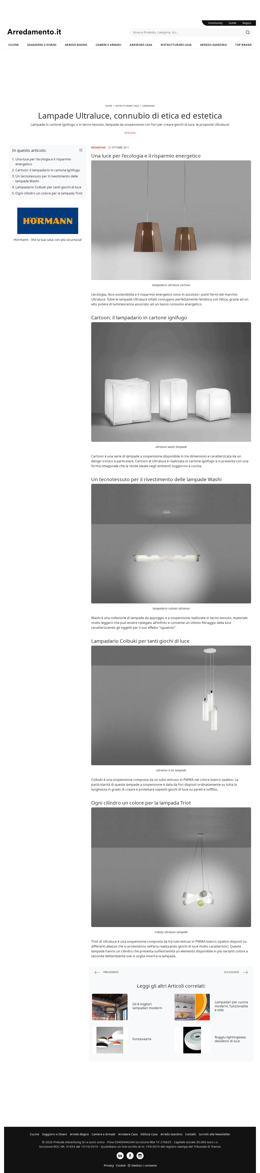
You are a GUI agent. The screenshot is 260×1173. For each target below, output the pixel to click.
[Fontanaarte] (110, 1040)
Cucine (13, 45)
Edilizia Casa (149, 1134)
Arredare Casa (141, 45)
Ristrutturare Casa (176, 45)
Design (130, 133)
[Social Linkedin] (120, 1155)
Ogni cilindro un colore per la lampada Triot (48, 193)
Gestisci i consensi (144, 1165)
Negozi (247, 23)
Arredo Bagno (76, 45)
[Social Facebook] (130, 1155)
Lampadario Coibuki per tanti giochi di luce (48, 187)
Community (215, 23)
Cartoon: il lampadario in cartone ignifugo (47, 170)
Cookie (121, 1165)
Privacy (109, 1165)
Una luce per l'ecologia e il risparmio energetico (43, 161)
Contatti (190, 1134)
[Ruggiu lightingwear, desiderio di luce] (192, 1040)
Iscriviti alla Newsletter (214, 1134)
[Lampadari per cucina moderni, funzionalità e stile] (192, 1007)
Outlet (232, 23)
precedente (111, 972)
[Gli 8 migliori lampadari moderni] (110, 1007)
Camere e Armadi (108, 45)
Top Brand (243, 45)
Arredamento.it (68, 31)
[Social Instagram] (140, 1155)
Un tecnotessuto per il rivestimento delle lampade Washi (46, 178)
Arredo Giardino (213, 45)
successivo (231, 972)
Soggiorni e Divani (41, 45)
